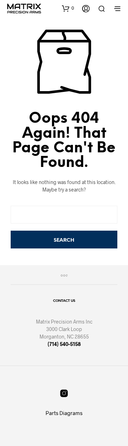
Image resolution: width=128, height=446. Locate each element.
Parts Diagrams (64, 413)
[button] (68, 8)
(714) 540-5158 (64, 344)
